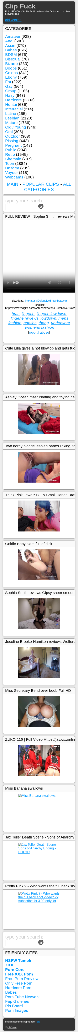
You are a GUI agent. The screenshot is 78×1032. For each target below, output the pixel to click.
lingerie (28, 314)
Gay (9, 86)
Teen (9, 163)
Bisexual (13, 59)
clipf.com (11, 1027)
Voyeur (11, 172)
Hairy (10, 95)
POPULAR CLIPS (40, 184)
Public (10, 150)
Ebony (11, 77)
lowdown (48, 318)
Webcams (14, 177)
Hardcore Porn (18, 988)
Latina (10, 113)
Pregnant (13, 145)
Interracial (14, 109)
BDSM (11, 54)
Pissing (11, 141)
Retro (10, 154)
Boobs (11, 68)
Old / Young (15, 127)
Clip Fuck (20, 6)
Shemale (13, 159)
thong (44, 323)
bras (16, 314)
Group (10, 91)
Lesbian (12, 118)
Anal (9, 41)
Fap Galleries (17, 1001)
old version (13, 20)
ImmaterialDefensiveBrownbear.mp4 (46, 300)
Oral (9, 132)
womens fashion (39, 327)
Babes (11, 50)
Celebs (11, 73)
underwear (60, 323)
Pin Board (14, 1006)
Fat (8, 82)
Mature (11, 122)
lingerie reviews (24, 318)
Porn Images (16, 1010)
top (38, 1021)
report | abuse (39, 332)
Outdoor (12, 136)
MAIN (12, 184)
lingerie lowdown (51, 314)
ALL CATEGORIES (47, 187)
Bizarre (11, 63)
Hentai (11, 104)
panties (30, 323)
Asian (10, 45)
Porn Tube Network (22, 997)
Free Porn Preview (21, 979)
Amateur (12, 36)
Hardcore (13, 100)
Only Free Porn (18, 983)
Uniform (12, 168)
